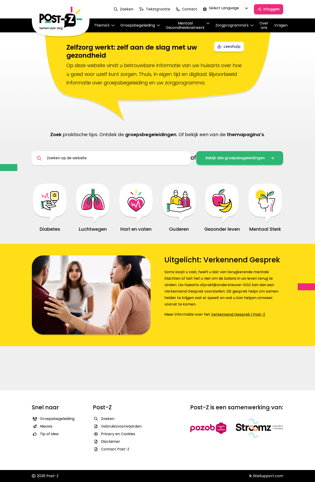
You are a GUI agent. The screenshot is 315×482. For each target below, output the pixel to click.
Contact (189, 9)
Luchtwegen (93, 229)
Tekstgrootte (158, 9)
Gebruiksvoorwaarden (121, 426)
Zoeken (126, 9)
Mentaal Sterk (265, 229)
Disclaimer (110, 441)
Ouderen (179, 229)
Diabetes (50, 229)
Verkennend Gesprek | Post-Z (238, 314)
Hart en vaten (136, 229)
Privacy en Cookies (118, 434)
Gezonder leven (222, 229)
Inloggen (271, 9)
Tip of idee (49, 434)
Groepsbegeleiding (57, 418)
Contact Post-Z (115, 449)
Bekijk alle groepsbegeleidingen (235, 158)
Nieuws (46, 426)
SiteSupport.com (267, 476)
